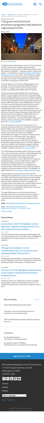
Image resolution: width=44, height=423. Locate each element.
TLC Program (21, 208)
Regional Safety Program (9, 208)
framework (25, 176)
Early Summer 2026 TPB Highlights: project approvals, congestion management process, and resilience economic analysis (20, 226)
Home (3, 14)
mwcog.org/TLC (30, 148)
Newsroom (11, 14)
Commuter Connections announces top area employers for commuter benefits (19, 312)
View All (37, 299)
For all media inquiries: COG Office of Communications (15, 338)
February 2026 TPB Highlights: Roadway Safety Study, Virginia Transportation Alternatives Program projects (21, 273)
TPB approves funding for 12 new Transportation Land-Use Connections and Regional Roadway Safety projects (19, 250)
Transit (28, 208)
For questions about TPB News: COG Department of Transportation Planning (20, 344)
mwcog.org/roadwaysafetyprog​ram (27, 170)
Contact (5, 384)
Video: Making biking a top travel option (17, 305)
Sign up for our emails (22, 356)
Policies (5, 391)
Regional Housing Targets (18, 206)
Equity (8, 206)
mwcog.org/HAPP (15, 122)
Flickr (13, 61)
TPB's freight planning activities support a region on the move (22, 320)
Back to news (7, 211)
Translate (10, 400)
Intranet (5, 387)
